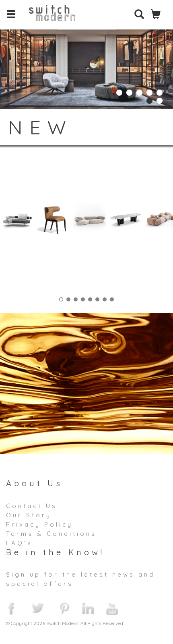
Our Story (28, 515)
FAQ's (19, 543)
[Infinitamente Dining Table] (125, 220)
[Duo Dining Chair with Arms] (53, 220)
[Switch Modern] (58, 18)
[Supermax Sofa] (17, 220)
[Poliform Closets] (86, 67)
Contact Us (31, 506)
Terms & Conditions (51, 533)
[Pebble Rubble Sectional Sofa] (89, 220)
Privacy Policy (39, 524)
